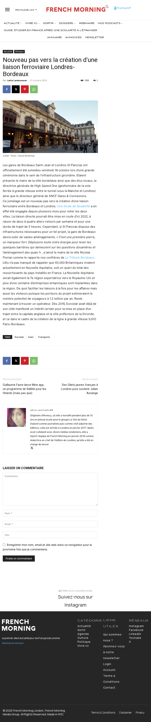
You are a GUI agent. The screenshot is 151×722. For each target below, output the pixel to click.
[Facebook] (7, 89)
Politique (19, 51)
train (30, 336)
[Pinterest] (25, 89)
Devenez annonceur (13, 643)
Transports (44, 336)
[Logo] (76, 9)
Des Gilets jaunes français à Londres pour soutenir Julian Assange (79, 389)
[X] (16, 89)
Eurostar (19, 336)
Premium (122, 8)
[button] (107, 6)
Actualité (8, 51)
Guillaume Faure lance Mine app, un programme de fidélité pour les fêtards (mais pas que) (24, 389)
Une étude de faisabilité (73, 206)
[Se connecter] (115, 7)
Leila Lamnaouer (17, 80)
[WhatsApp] (34, 89)
